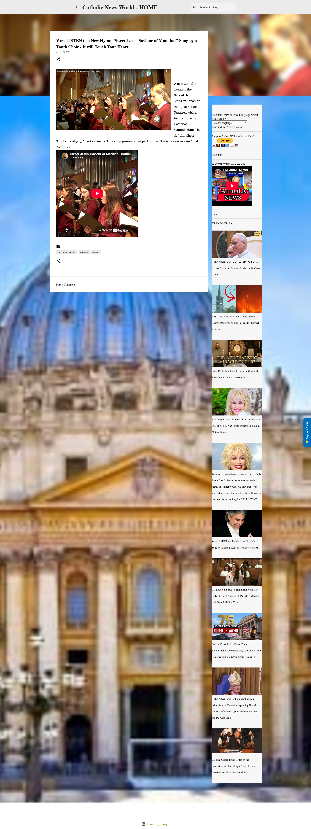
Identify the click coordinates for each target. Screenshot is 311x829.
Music (95, 252)
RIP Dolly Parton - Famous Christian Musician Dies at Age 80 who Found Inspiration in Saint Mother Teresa (236, 426)
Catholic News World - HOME (119, 7)
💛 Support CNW (307, 433)
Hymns (84, 252)
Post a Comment (65, 284)
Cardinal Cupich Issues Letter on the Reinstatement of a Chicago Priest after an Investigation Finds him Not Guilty (233, 766)
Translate (237, 127)
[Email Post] (58, 247)
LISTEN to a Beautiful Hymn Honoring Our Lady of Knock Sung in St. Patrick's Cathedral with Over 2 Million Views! (235, 596)
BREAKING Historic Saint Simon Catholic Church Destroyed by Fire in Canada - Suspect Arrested (235, 323)
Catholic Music (67, 252)
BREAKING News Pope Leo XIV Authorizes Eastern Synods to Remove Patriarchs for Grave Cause (236, 268)
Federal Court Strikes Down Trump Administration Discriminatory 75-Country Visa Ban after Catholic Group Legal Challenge (236, 650)
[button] (58, 59)
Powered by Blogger (158, 824)
